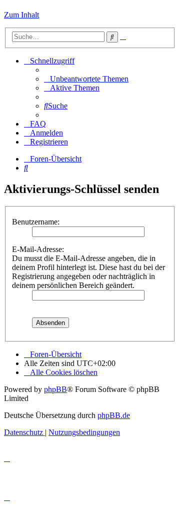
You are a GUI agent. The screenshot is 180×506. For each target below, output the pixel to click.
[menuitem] (86, 78)
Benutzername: (36, 222)
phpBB (55, 389)
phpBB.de (114, 415)
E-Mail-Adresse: (38, 249)
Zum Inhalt (21, 14)
